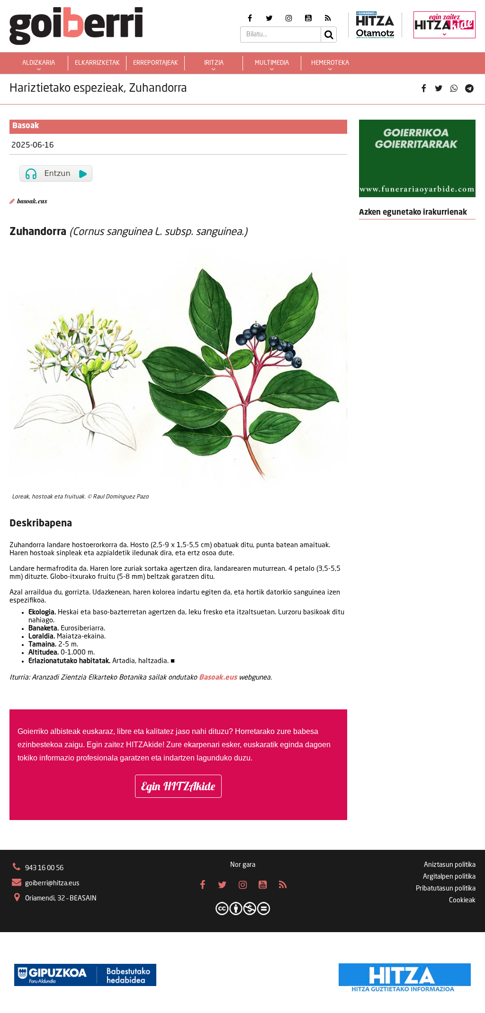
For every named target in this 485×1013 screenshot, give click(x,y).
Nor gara (242, 865)
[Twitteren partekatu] (438, 89)
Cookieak (462, 900)
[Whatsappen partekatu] (454, 89)
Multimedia (272, 63)
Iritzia (214, 63)
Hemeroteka (330, 63)
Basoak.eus (218, 677)
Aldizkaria (38, 63)
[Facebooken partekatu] (423, 89)
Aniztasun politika (450, 865)
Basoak (25, 126)
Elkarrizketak (97, 63)
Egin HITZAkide (178, 786)
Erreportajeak (155, 63)
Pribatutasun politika (446, 888)
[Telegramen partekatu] (469, 89)
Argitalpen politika (449, 876)
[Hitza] (405, 975)
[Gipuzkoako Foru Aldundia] (85, 975)
